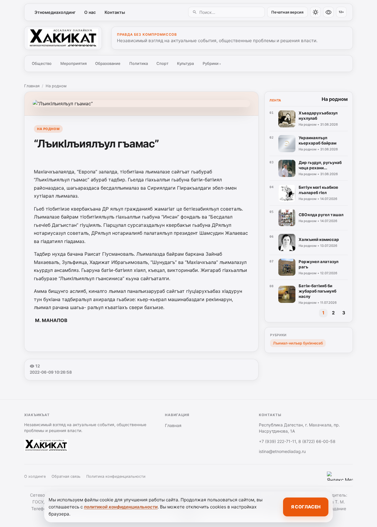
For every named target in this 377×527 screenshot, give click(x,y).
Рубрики (212, 63)
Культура (185, 63)
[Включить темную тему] (315, 12)
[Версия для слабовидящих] (328, 12)
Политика (138, 63)
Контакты (115, 12)
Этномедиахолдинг (55, 12)
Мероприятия (73, 63)
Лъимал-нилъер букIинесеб (298, 343)
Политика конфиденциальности (115, 476)
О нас (90, 12)
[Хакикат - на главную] (63, 38)
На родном (56, 85)
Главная (31, 85)
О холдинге (35, 476)
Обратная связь (66, 476)
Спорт (162, 63)
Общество (42, 63)
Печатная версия (287, 12)
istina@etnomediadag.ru (282, 451)
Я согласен (305, 507)
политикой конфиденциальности (121, 507)
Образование (107, 63)
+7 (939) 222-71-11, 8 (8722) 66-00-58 (297, 441)
